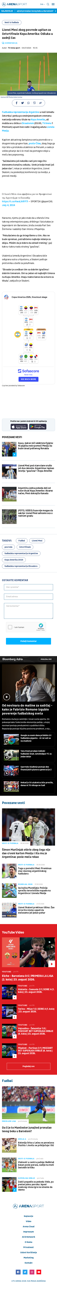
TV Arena (46, 123)
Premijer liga (9, 1121)
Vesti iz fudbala (12, 22)
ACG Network (28, 1237)
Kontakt (28, 1263)
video (28, 1221)
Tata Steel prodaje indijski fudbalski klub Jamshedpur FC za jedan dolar (36, 754)
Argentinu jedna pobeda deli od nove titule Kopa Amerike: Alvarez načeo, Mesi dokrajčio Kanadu (35, 491)
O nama (28, 1242)
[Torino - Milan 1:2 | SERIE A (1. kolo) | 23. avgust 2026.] (9, 1011)
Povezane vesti (12, 437)
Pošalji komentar (28, 641)
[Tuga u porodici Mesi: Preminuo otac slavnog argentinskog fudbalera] (9, 871)
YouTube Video (13, 932)
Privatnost (28, 1247)
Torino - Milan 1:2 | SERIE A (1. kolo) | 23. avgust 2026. (36, 1010)
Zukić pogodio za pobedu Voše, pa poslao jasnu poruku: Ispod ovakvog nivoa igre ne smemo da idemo (36, 1186)
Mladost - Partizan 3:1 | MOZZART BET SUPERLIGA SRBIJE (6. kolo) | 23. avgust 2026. (35, 1051)
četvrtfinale (25, 547)
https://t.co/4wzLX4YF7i (15, 201)
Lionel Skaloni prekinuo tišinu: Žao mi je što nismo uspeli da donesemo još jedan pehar (36, 910)
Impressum (28, 1231)
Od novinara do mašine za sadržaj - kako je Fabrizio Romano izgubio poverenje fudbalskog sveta (27, 710)
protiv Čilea (35, 143)
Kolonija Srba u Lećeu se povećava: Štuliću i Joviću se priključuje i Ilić (36, 1144)
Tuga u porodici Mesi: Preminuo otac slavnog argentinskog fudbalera (34, 871)
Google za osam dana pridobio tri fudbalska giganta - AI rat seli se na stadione (36, 738)
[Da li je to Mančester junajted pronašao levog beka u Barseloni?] (28, 1105)
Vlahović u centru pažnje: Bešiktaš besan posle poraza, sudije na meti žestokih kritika (36, 1165)
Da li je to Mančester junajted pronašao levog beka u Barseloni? (27, 1129)
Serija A (22, 1139)
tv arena (17, 1281)
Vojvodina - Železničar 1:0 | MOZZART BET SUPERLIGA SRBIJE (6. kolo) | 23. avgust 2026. (35, 1031)
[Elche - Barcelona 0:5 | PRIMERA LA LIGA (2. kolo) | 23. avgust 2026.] (28, 952)
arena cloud (28, 1226)
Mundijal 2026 (25, 884)
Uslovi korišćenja (28, 1252)
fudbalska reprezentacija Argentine (21, 553)
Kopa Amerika (38, 119)
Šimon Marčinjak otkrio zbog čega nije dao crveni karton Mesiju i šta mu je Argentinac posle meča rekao (26, 853)
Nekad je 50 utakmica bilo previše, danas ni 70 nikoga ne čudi (37, 784)
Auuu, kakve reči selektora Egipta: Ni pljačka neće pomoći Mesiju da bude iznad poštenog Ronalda (35, 446)
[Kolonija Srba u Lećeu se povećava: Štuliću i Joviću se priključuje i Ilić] (9, 1145)
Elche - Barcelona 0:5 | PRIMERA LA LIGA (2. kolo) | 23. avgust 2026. (27, 977)
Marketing (29, 1257)
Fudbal (21, 540)
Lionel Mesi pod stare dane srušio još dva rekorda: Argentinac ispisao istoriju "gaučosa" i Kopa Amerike (36, 468)
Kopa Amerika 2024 (14, 560)
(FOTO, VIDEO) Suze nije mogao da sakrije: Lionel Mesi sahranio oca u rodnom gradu (35, 513)
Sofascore (21, 386)
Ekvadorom (27, 123)
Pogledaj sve (46, 659)
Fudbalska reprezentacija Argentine (20, 112)
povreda (8, 547)
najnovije (28, 1216)
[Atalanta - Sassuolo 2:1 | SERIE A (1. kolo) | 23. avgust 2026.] (9, 992)
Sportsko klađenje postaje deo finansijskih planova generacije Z (36, 768)
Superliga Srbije (26, 1178)
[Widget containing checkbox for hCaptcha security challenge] (26, 627)
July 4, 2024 (8, 205)
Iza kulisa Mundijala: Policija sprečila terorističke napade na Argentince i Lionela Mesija (34, 891)
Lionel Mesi (37, 540)
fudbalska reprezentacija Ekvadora (21, 566)
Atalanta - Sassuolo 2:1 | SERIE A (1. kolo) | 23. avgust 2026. (36, 990)
